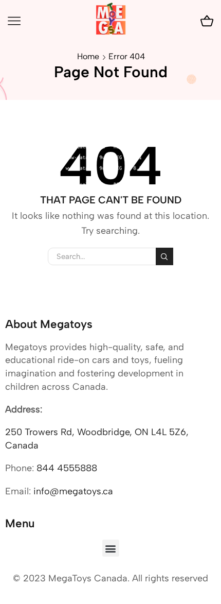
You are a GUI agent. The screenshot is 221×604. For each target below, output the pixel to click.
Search (164, 256)
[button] (110, 548)
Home (88, 56)
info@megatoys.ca (73, 491)
